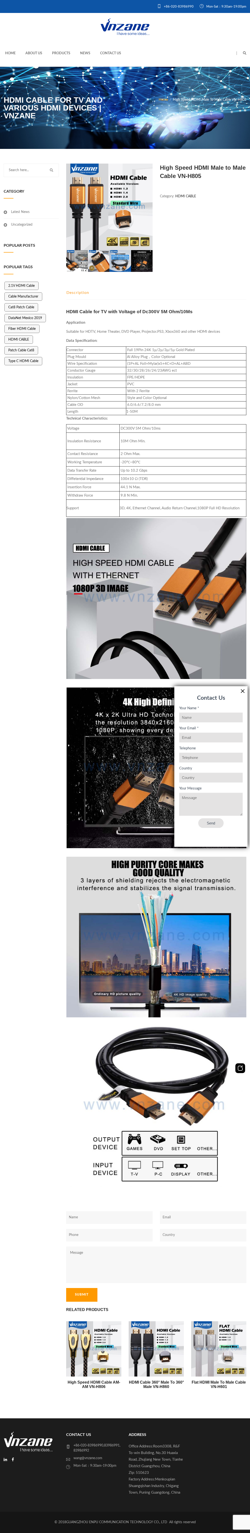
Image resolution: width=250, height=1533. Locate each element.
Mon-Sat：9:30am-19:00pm (226, 6)
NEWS (85, 53)
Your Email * (188, 728)
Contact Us (110, 53)
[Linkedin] (5, 1459)
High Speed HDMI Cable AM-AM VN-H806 (94, 1384)
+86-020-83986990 (178, 6)
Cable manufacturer (23, 296)
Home (10, 53)
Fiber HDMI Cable (22, 329)
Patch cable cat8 (21, 350)
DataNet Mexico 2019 (25, 318)
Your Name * (189, 708)
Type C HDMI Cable (23, 361)
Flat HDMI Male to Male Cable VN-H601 (219, 1384)
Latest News (20, 212)
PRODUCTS (61, 53)
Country (185, 768)
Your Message (190, 788)
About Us (33, 53)
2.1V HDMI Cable (21, 286)
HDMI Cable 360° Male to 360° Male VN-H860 (156, 1384)
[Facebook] (13, 1459)
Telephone (187, 748)
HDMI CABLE (18, 339)
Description (77, 293)
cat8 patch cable (21, 307)
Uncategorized (21, 224)
